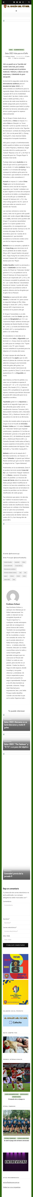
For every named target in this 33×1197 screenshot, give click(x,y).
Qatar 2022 (7, 579)
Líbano (12, 576)
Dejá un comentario (19, 58)
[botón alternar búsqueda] (29, 2)
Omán (18, 576)
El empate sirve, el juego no (16, 1099)
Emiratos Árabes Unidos (10, 572)
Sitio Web (6, 936)
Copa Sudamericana (11, 1094)
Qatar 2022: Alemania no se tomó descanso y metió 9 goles (15, 725)
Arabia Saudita (8, 562)
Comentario (7, 901)
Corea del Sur (18, 565)
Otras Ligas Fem (23, 1138)
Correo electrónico (10, 927)
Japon (5, 576)
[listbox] (16, 1082)
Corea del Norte (8, 565)
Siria (14, 579)
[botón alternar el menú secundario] (3, 2)
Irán (25, 572)
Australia (17, 562)
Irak (20, 572)
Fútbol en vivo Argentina (11, 1187)
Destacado (24, 1094)
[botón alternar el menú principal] (16, 11)
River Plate (16, 1096)
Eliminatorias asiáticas (9, 569)
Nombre (6, 919)
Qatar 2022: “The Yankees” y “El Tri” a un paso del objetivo (16, 745)
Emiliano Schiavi (10, 56)
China (23, 562)
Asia (10, 49)
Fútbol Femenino (10, 1138)
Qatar (24, 576)
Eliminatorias (19, 49)
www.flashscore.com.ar (11, 1182)
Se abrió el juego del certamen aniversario (16, 1140)
